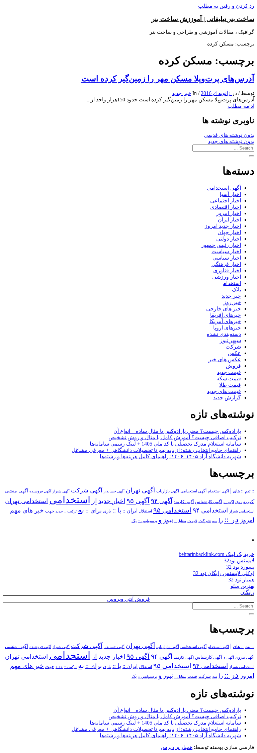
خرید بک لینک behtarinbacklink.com (216, 554)
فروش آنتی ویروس (128, 599)
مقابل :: (180, 521)
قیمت (192, 521)
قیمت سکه (229, 378)
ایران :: (130, 510)
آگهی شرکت (86, 490)
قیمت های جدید (224, 391)
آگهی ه (229, 502)
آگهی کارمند (184, 501)
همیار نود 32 (241, 579)
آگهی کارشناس (208, 501)
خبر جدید (181, 93)
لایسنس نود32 (239, 560)
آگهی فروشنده (40, 491)
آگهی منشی (16, 490)
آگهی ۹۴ (161, 500)
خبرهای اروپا (227, 328)
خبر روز (232, 302)
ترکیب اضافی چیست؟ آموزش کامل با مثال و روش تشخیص (174, 437)
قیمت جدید (229, 372)
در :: (231, 519)
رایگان (247, 592)
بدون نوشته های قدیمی (229, 135)
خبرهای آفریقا (225, 315)
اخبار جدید (111, 500)
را (221, 520)
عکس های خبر (224, 359)
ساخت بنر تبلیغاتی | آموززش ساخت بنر (203, 18)
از (94, 500)
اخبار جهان (229, 232)
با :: (116, 510)
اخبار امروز (228, 213)
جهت (49, 511)
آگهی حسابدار (114, 491)
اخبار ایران (229, 219)
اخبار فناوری (227, 270)
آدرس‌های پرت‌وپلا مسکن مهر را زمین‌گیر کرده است (167, 78)
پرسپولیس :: (147, 521)
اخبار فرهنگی (226, 264)
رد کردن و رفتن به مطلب (226, 6)
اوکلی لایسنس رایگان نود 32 (223, 573)
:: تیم (249, 491)
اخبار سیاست (226, 251)
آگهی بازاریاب (167, 491)
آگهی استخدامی (224, 188)
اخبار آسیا (230, 194)
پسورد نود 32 (240, 567)
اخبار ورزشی (226, 277)
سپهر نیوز (230, 340)
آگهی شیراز (61, 491)
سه (214, 521)
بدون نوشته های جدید (231, 141)
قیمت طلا (230, 385)
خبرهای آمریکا (225, 321)
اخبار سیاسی (226, 258)
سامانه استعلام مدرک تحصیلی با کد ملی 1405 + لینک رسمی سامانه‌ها (165, 444)
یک (134, 520)
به (81, 510)
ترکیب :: (70, 511)
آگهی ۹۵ (138, 500)
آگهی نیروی (244, 501)
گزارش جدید (227, 397)
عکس (234, 353)
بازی (107, 511)
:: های (238, 491)
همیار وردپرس (176, 747)
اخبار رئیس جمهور (221, 245)
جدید (59, 511)
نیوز (168, 520)
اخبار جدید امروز (223, 226)
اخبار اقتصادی (225, 207)
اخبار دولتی (228, 239)
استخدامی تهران (26, 500)
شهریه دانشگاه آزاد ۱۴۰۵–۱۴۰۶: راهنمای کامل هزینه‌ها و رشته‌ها (170, 456)
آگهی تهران (140, 490)
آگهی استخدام (218, 491)
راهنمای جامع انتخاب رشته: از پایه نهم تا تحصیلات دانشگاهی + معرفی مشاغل (156, 450)
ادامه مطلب (241, 106)
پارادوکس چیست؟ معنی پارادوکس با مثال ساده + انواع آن (177, 431)
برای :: (93, 510)
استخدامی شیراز (241, 511)
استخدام (232, 283)
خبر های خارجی (223, 308)
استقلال (145, 511)
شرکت (233, 347)
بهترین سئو (242, 586)
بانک (236, 289)
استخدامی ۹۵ (172, 510)
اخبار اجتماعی (225, 200)
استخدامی (69, 499)
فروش (233, 366)
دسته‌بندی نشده (224, 334)
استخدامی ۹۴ (210, 510)
